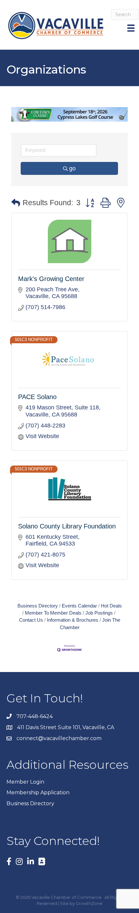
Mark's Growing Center (51, 278)
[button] (15, 203)
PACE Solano (37, 396)
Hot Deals (111, 605)
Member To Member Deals (53, 613)
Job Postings (99, 613)
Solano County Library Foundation (67, 526)
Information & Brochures (72, 620)
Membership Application (38, 792)
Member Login (25, 782)
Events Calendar (79, 605)
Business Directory (37, 605)
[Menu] (131, 28)
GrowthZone (89, 903)
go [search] (72, 168)
